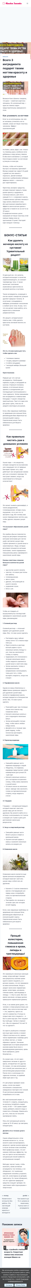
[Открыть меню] (27, 3)
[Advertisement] (15, 23)
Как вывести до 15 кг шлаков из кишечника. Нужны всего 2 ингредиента (23, 1202)
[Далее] (26, 1248)
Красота (5, 56)
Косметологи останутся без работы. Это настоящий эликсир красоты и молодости (7, 1204)
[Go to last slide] (4, 1248)
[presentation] (15, 1237)
